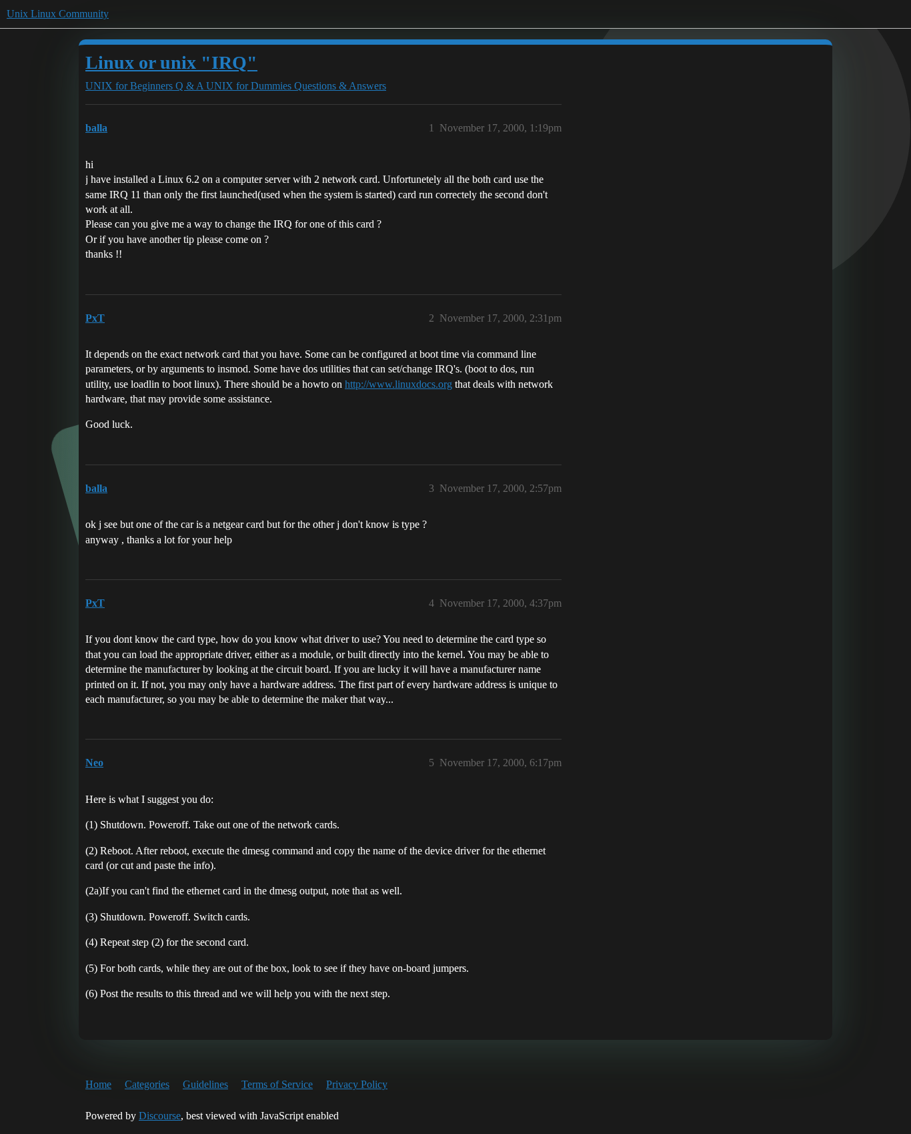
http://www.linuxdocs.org (398, 384)
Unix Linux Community (58, 13)
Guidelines (205, 1084)
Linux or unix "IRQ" (171, 62)
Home (98, 1084)
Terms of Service (277, 1084)
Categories (147, 1084)
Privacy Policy (356, 1084)
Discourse (160, 1115)
